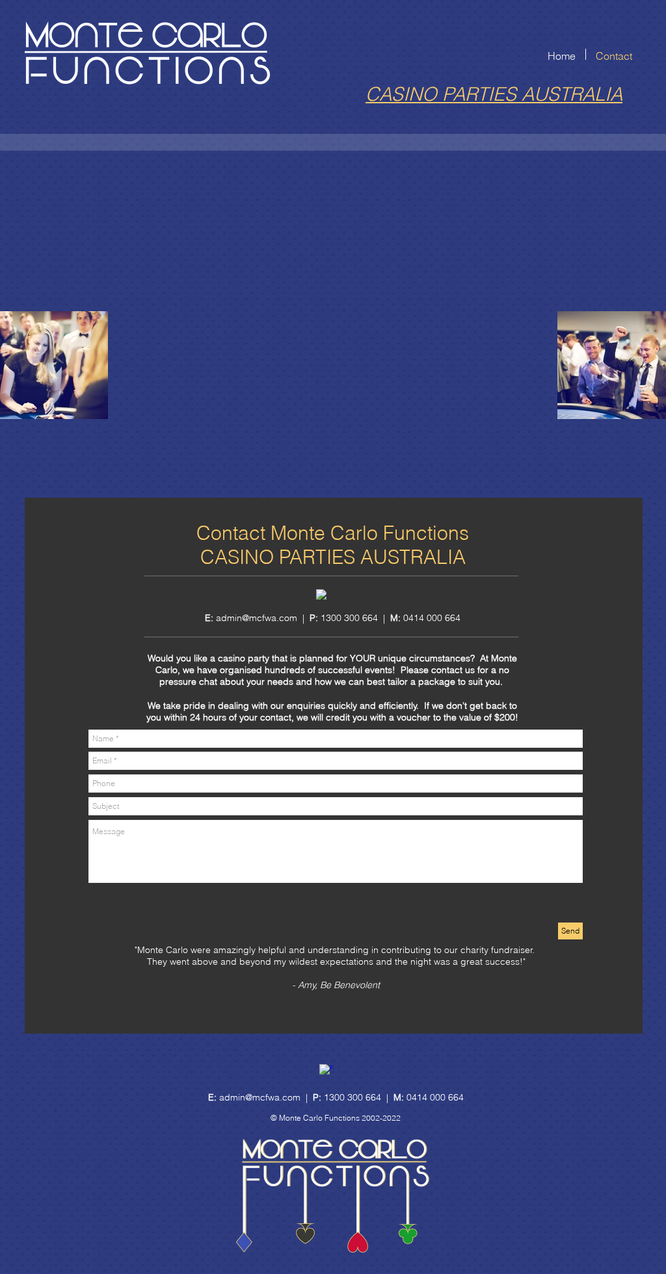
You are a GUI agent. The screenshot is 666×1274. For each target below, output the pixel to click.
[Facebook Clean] (321, 594)
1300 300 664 (352, 1097)
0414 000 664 (431, 618)
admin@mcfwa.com (256, 618)
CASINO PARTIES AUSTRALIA (494, 94)
